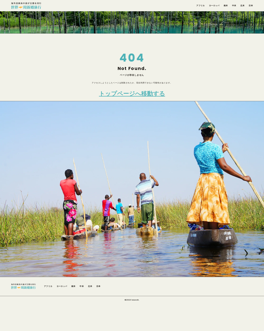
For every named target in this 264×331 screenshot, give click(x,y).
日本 (98, 286)
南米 (73, 286)
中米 (82, 286)
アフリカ (48, 286)
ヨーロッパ (62, 286)
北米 (90, 286)
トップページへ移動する (132, 93)
